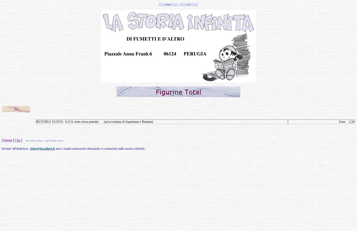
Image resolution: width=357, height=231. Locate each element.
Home (7, 140)
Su (18, 140)
